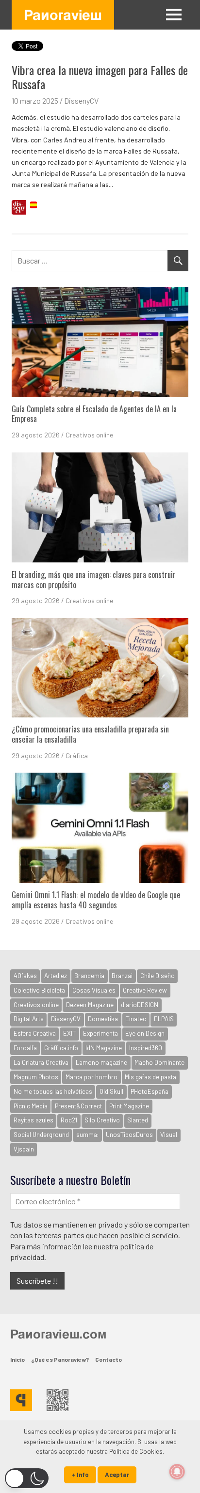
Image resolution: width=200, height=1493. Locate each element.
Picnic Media (31, 1106)
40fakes (25, 976)
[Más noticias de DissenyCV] (19, 209)
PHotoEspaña (149, 1091)
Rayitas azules (33, 1120)
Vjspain (24, 1149)
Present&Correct (78, 1106)
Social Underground (41, 1134)
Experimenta (100, 1033)
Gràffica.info (61, 1048)
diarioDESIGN (139, 1005)
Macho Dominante (159, 1062)
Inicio (17, 1359)
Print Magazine (129, 1106)
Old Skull (111, 1091)
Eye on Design (145, 1033)
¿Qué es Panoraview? (60, 1359)
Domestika (103, 1019)
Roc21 (69, 1120)
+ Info (80, 1474)
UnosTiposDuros (129, 1134)
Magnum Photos (36, 1077)
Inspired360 (145, 1048)
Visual (168, 1134)
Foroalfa (25, 1048)
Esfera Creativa (35, 1033)
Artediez (55, 976)
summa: (87, 1134)
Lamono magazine (101, 1062)
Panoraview (63, 14)
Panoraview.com (58, 1333)
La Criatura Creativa (41, 1062)
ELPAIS (164, 1019)
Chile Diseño (157, 976)
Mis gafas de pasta (150, 1077)
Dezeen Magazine (90, 1005)
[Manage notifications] (177, 1471)
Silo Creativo (102, 1120)
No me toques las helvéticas (53, 1091)
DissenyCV (81, 100)
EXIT (69, 1033)
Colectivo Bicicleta (39, 990)
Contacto (108, 1359)
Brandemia (89, 976)
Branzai (122, 976)
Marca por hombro (91, 1077)
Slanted (137, 1120)
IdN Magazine (103, 1048)
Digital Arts (29, 1019)
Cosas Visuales (94, 990)
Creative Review (145, 990)
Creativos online (89, 435)
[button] (27, 1478)
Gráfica (77, 755)
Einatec (135, 1019)
